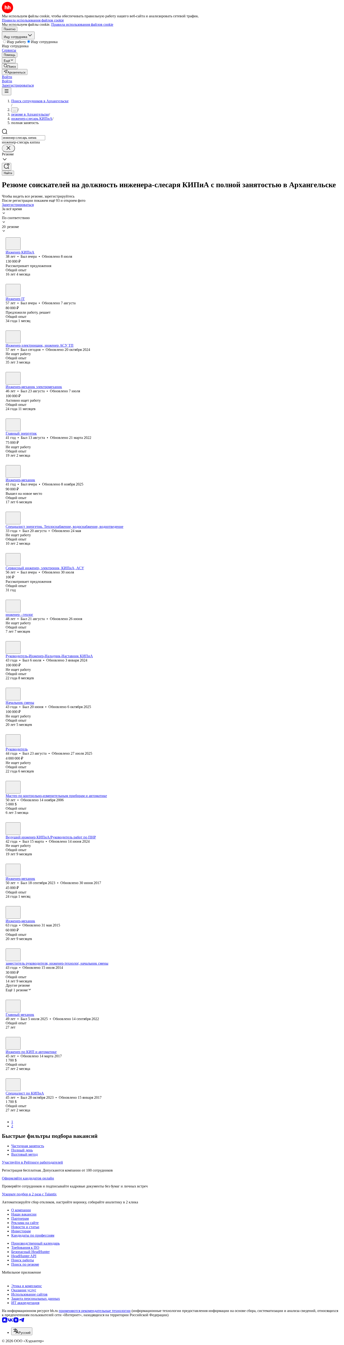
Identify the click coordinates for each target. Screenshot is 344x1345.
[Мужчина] (13, 243)
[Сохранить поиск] (6, 167)
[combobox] (23, 137)
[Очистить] (8, 148)
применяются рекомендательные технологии (95, 1311)
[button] (7, 77)
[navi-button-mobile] (6, 91)
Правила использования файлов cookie (82, 24)
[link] (10, 66)
